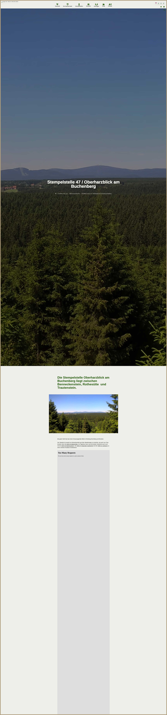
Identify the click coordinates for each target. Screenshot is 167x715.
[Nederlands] (161, 3)
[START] (55, 193)
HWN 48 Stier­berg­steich (67, 446)
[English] (156, 2)
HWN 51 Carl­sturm (103, 446)
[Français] (163, 3)
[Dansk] (158, 3)
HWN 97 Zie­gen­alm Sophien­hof (85, 446)
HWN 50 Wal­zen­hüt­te (72, 444)
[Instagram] (164, 6)
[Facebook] (161, 6)
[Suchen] (164, 10)
